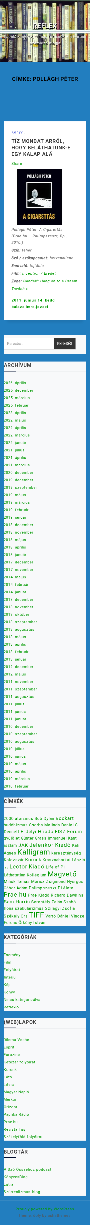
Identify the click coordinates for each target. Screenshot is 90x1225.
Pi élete (66, 888)
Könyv (17, 132)
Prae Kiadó (39, 895)
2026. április (15, 383)
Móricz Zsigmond (48, 881)
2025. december (19, 390)
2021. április (15, 457)
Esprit (9, 1047)
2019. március (17, 502)
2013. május (15, 637)
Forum (74, 831)
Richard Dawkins (67, 895)
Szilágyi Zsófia (60, 908)
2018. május (15, 540)
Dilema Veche (16, 1040)
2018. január (15, 554)
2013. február (16, 652)
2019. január (15, 517)
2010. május (15, 764)
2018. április (15, 547)
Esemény (12, 955)
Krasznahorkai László (63, 860)
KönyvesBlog (16, 1177)
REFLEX (45, 26)
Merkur (10, 1099)
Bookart (65, 818)
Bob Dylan (44, 818)
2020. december (19, 472)
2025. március (17, 398)
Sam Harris (17, 902)
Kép (7, 984)
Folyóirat (12, 970)
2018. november (19, 532)
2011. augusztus (19, 696)
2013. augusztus (19, 629)
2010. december (19, 726)
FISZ (60, 831)
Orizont (11, 1107)
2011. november (19, 681)
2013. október (17, 614)
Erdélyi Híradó (37, 831)
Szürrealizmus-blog (22, 1192)
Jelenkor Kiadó (50, 845)
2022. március (17, 435)
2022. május (15, 420)
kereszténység (66, 853)
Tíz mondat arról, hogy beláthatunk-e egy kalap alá (41, 147)
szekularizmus (29, 908)
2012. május (15, 674)
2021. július (14, 450)
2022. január (15, 442)
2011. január (15, 719)
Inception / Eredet (39, 273)
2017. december (19, 562)
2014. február (16, 584)
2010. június (15, 756)
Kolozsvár (14, 860)
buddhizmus (16, 825)
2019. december (19, 480)
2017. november (19, 569)
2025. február (16, 405)
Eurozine (12, 1054)
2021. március (17, 465)
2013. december (19, 599)
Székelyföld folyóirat (23, 1137)
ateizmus (24, 818)
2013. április (15, 644)
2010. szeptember (20, 734)
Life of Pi (55, 867)
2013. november (19, 607)
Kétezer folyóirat (20, 1062)
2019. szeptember (20, 487)
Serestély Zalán (46, 902)
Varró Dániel (58, 916)
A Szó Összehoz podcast (28, 1169)
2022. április (15, 428)
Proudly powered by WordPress (45, 1209)
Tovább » (20, 289)
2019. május (15, 495)
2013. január (15, 659)
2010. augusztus (19, 741)
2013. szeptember (20, 622)
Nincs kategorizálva (22, 999)
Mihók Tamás (17, 881)
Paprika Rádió (16, 1114)
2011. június (15, 711)
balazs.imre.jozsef (30, 307)
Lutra (9, 1184)
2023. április (15, 413)
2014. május (15, 577)
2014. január (15, 592)
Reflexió (11, 1007)
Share (17, 163)
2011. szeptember (20, 689)
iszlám (10, 845)
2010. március (17, 779)
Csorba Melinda (44, 825)
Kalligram (34, 852)
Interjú (10, 977)
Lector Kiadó (27, 866)
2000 (9, 818)
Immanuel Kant (62, 838)
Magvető (62, 874)
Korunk (33, 859)
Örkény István (32, 922)
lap (6, 867)
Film (8, 962)
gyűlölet (12, 838)
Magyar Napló (16, 1092)
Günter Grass (33, 838)
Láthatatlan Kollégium (25, 875)
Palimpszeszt (42, 888)
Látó (8, 1077)
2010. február (16, 786)
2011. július (14, 704)
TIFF (36, 915)
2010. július (14, 749)
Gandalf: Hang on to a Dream (50, 281)
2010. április (15, 771)
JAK (23, 845)
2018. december (19, 525)
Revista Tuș (15, 1129)
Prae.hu (15, 894)
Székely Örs (16, 916)
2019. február (16, 510)
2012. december (19, 667)
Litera (9, 1084)
